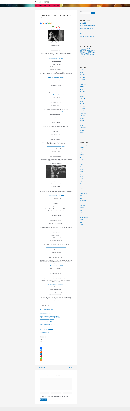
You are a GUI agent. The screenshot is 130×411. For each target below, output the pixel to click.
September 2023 (83, 84)
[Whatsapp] (49, 23)
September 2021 (83, 113)
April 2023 (82, 89)
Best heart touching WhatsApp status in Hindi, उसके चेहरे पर (56, 247)
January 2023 (82, 93)
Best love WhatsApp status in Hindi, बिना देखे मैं (56, 195)
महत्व (81, 222)
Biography (82, 156)
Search (81, 11)
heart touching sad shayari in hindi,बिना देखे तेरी (56, 284)
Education (82, 169)
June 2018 (82, 132)
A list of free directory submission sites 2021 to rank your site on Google (87, 57)
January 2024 (82, 77)
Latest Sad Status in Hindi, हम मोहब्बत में (46, 329)
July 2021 (82, 117)
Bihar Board (82, 154)
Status (81, 210)
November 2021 (83, 110)
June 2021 (82, 118)
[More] (51, 23)
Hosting (81, 181)
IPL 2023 (81, 183)
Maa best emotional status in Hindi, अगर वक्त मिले (56, 58)
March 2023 (82, 91)
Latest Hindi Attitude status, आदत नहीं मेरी (56, 111)
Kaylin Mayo (82, 50)
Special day (82, 207)
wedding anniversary (84, 217)
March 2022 (82, 103)
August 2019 (82, 123)
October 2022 (82, 94)
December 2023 (83, 79)
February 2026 (82, 69)
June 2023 (82, 87)
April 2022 (82, 101)
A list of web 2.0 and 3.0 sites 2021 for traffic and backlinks (87, 51)
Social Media (82, 205)
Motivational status (83, 193)
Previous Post (41, 367)
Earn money (82, 167)
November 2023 (83, 81)
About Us (69, 1)
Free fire (81, 178)
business (81, 159)
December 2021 (83, 108)
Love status (82, 188)
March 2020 (82, 122)
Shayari (44, 5)
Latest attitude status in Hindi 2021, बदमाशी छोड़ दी (55, 77)
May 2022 (82, 99)
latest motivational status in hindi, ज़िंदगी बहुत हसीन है (55, 94)
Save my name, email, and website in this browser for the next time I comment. (55, 396)
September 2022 (83, 96)
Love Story (49, 5)
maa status (82, 191)
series (81, 202)
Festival (81, 176)
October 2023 (82, 82)
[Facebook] (40, 23)
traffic (81, 212)
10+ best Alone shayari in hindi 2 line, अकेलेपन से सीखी (87, 53)
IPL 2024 (81, 185)
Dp (80, 166)
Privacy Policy (86, 1)
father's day (82, 174)
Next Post (71, 367)
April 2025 (82, 72)
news (58, 5)
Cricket (81, 164)
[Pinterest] (47, 23)
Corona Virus (82, 162)
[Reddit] (44, 23)
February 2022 (82, 105)
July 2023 (82, 86)
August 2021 (82, 115)
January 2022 (82, 106)
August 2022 (82, 98)
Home (36, 5)
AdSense (81, 144)
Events (81, 171)
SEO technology (83, 200)
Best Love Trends (42, 2)
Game (81, 179)
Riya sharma (82, 54)
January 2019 (82, 125)
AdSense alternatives (84, 145)
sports (81, 208)
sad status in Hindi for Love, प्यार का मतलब (56, 212)
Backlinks (82, 150)
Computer (82, 161)
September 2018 (83, 128)
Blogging (54, 5)
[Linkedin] (46, 23)
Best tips (81, 152)
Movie (81, 195)
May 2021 (82, 120)
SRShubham (82, 52)
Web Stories (92, 1)
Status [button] (40, 5)
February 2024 (83, 76)
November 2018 (83, 127)
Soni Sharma (82, 47)
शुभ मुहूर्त (81, 224)
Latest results (82, 186)
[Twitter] (42, 23)
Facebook (82, 173)
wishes (81, 219)
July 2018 (82, 130)
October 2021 (82, 111)
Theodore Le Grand (83, 56)
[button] (41, 5)
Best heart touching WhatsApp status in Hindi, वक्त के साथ (56, 229)
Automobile (82, 149)
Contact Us (75, 1)
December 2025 (83, 70)
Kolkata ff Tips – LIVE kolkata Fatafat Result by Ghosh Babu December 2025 (87, 48)
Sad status (82, 198)
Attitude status (82, 147)
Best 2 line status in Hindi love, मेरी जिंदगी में (56, 265)
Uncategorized (83, 215)
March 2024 (82, 74)
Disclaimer (80, 1)
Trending (81, 214)
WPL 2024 (82, 220)
